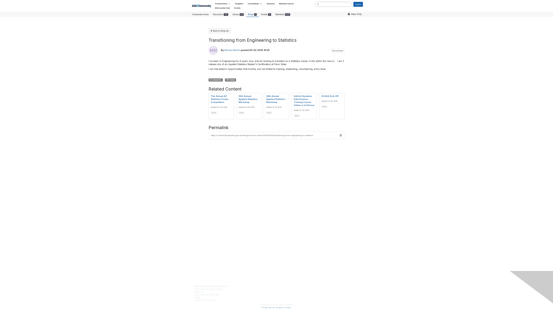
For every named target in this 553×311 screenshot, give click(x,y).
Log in (358, 4)
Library (238, 14)
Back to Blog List (220, 31)
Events (265, 14)
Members (282, 14)
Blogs (252, 14)
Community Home (200, 14)
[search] (318, 4)
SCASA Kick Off (329, 96)
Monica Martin (232, 50)
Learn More (241, 292)
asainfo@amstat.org (210, 297)
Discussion (220, 14)
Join (238, 286)
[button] (223, 3)
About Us (282, 286)
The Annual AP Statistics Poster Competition (220, 99)
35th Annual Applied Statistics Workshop (248, 99)
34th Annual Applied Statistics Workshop (275, 99)
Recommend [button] (337, 51)
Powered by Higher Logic (276, 308)
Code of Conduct (286, 289)
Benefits (240, 289)
